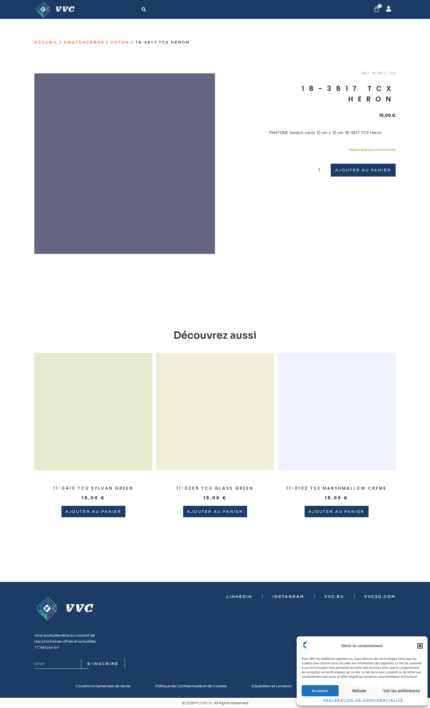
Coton (119, 42)
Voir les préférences (401, 690)
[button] (420, 645)
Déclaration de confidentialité (363, 700)
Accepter (320, 690)
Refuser (359, 690)
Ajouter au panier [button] (93, 512)
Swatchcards (84, 42)
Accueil (46, 42)
